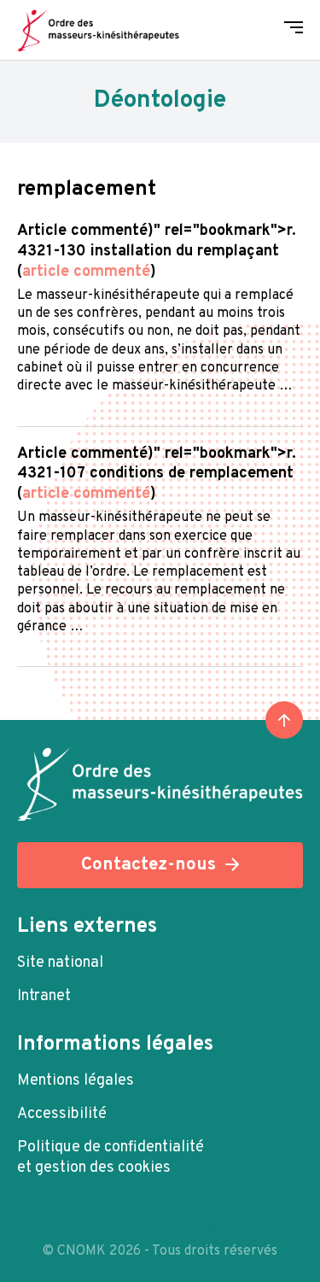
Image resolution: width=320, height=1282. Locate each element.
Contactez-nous (148, 864)
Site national (60, 963)
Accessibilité (62, 1114)
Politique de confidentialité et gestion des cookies (110, 1158)
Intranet (44, 996)
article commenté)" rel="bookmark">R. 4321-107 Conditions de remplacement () (156, 474)
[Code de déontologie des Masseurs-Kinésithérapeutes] (98, 29)
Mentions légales (75, 1081)
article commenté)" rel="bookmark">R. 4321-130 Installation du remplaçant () (156, 251)
